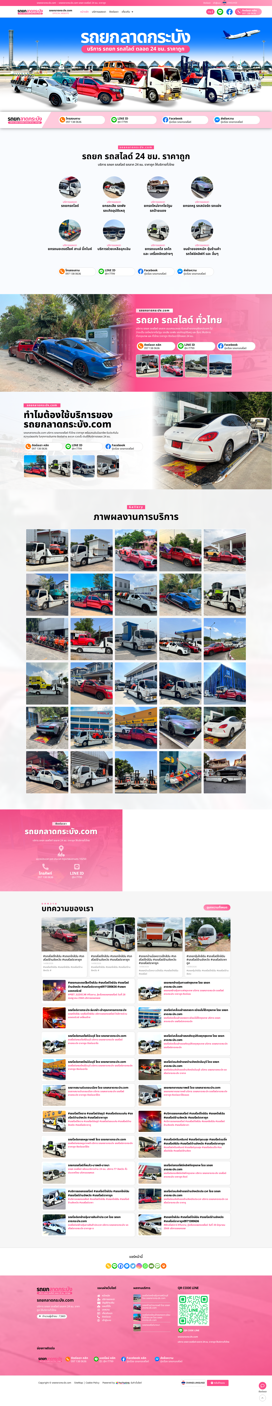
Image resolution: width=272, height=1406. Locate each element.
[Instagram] (139, 1266)
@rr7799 (123, 122)
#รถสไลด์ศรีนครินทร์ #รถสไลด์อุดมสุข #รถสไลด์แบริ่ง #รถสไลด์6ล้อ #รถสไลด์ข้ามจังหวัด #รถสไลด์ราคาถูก (195, 1141)
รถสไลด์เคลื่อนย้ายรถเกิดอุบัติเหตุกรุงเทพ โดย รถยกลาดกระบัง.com (194, 1038)
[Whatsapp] (145, 1266)
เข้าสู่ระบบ (217, 3)
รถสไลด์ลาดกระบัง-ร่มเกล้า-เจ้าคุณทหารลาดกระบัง (97, 1010)
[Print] (163, 1266)
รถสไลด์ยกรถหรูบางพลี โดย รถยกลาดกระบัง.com (97, 1139)
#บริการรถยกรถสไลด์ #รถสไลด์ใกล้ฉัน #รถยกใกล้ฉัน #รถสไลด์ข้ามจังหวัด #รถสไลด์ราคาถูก (194, 1115)
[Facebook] (120, 1266)
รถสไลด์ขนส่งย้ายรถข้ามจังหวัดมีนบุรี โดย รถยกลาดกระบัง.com (191, 1064)
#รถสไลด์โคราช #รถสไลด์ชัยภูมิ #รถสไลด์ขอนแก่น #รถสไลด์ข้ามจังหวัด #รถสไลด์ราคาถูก (100, 1115)
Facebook (175, 119)
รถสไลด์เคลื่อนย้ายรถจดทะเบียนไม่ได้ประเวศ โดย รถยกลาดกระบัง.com (156, 1317)
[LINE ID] (77, 867)
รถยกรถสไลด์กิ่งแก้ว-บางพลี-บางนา (88, 1165)
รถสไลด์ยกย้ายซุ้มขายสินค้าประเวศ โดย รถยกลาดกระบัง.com (94, 1219)
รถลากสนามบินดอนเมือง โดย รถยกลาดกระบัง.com (98, 1088)
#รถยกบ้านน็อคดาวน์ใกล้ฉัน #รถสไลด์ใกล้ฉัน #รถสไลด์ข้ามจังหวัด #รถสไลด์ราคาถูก (157, 959)
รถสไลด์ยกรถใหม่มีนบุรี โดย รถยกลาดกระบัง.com (97, 1062)
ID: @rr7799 (106, 1361)
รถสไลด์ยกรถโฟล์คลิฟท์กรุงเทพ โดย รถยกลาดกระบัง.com (188, 1167)
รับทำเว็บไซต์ (136, 1382)
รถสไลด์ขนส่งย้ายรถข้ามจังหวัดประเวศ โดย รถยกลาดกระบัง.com (192, 1193)
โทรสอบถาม (73, 119)
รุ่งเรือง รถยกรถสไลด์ (180, 122)
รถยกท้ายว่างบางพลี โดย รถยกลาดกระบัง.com (156, 1307)
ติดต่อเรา (207, 3)
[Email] (151, 1266)
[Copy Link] (108, 1266)
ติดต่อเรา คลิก (249, 10)
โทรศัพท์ (45, 873)
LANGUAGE (232, 2)
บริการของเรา (99, 12)
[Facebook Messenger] (127, 1266)
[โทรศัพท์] (45, 867)
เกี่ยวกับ (126, 12)
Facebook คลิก (136, 1358)
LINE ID (123, 119)
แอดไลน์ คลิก (107, 1358)
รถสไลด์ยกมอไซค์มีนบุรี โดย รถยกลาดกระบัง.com (97, 1036)
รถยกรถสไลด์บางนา (151, 1325)
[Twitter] (133, 1266)
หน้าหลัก (84, 12)
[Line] (114, 1266)
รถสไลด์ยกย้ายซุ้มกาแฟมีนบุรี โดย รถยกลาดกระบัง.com (155, 1297)
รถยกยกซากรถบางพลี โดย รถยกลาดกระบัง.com (192, 1088)
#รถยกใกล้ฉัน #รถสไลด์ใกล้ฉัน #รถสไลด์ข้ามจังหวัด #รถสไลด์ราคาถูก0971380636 (194, 1219)
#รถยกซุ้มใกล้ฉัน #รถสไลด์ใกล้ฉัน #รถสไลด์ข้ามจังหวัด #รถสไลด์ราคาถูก (207, 959)
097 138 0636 (249, 13)
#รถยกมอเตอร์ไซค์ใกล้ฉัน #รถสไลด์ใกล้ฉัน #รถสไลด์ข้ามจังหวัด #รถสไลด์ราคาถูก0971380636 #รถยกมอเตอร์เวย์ (98, 987)
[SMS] (157, 1266)
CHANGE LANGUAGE (195, 1382)
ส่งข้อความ (227, 119)
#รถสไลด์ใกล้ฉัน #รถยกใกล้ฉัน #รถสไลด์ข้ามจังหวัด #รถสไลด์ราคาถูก (63, 958)
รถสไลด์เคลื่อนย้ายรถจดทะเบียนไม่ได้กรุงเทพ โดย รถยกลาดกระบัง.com (196, 1012)
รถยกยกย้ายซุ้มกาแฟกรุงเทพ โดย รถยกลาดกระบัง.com (187, 985)
